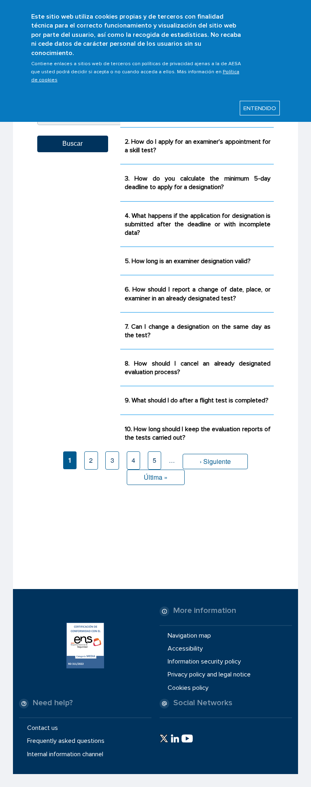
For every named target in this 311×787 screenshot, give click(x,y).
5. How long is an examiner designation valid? (188, 261)
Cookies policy (188, 687)
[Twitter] (164, 738)
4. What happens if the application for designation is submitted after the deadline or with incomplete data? (198, 224)
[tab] (197, 145)
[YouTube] (187, 738)
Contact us (42, 728)
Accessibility (185, 648)
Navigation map (189, 636)
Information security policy (204, 661)
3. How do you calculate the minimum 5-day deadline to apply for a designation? (198, 182)
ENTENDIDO (259, 108)
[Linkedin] (175, 738)
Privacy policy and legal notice (209, 674)
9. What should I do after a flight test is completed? (196, 400)
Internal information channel (65, 754)
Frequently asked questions (65, 741)
